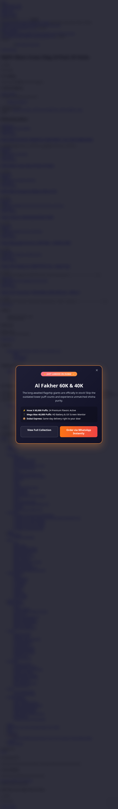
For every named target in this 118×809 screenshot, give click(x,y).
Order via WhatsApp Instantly (78, 431)
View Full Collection (39, 430)
